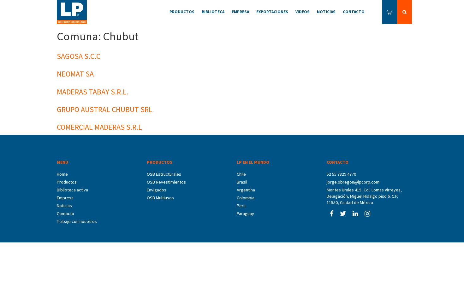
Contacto (65, 213)
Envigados (156, 190)
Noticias (64, 205)
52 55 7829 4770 (341, 174)
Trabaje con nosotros (77, 221)
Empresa (65, 198)
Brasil (242, 182)
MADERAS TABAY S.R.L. (92, 92)
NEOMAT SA (75, 74)
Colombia (245, 198)
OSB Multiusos (160, 198)
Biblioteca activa (72, 190)
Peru (241, 205)
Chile (241, 174)
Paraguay (245, 213)
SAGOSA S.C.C (78, 56)
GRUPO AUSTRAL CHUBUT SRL (104, 109)
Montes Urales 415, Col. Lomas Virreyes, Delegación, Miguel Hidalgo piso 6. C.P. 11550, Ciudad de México (364, 196)
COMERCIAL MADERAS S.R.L (99, 127)
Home (62, 174)
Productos (67, 182)
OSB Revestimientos (166, 182)
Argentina (246, 190)
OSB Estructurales (164, 174)
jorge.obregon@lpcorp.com (353, 182)
